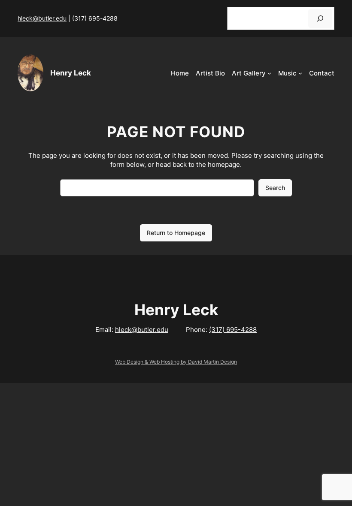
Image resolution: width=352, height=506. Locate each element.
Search (275, 187)
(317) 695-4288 (233, 329)
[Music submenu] (300, 73)
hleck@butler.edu (42, 18)
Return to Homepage (176, 232)
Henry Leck (70, 73)
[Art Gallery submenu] (269, 73)
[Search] (320, 18)
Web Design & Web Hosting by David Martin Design (176, 361)
